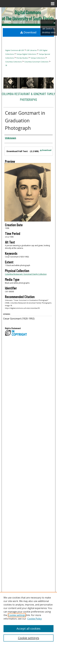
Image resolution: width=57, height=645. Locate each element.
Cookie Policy (34, 618)
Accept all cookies (28, 629)
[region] (28, 618)
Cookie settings (16, 615)
